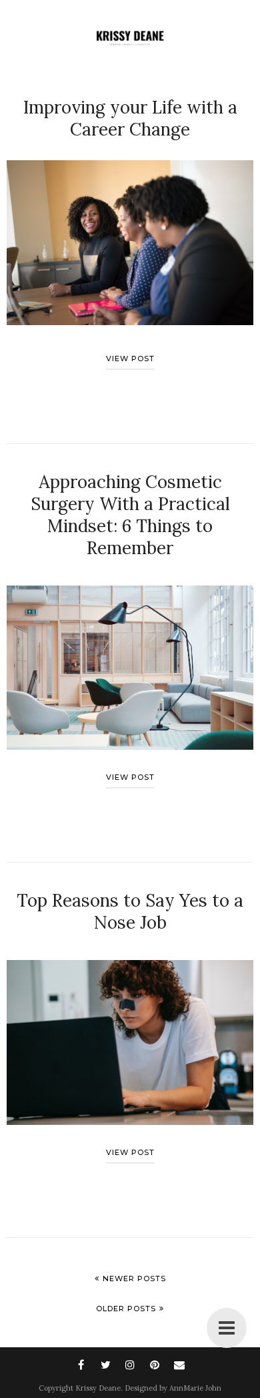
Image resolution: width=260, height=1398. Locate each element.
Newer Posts (134, 1278)
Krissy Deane (98, 1388)
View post (130, 358)
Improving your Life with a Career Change (130, 118)
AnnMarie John (195, 1388)
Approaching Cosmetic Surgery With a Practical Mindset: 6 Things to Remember (130, 515)
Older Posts (126, 1308)
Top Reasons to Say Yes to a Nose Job (130, 911)
